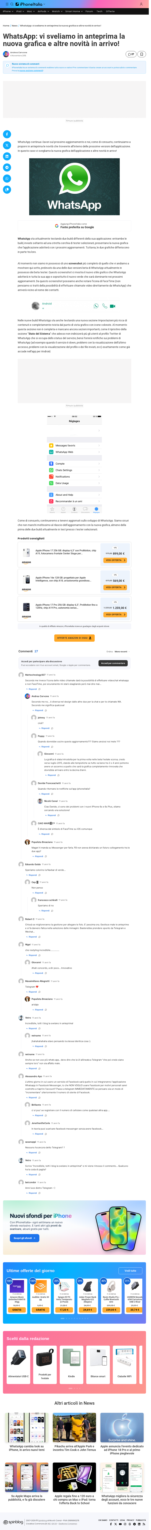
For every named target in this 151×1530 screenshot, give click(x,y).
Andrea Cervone (18, 52)
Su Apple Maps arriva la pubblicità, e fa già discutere (26, 1497)
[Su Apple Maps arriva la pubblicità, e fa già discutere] (26, 1477)
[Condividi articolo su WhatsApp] (7, 178)
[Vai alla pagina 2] (66, 1318)
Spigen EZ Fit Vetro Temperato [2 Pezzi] (64, 1299)
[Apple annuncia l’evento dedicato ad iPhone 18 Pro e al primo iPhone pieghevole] (122, 1427)
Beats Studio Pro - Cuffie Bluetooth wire (111, 1299)
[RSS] (144, 1524)
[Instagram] (125, 1524)
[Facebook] (111, 1524)
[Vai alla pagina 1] (62, 1318)
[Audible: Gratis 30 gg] (40, 1286)
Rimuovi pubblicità (74, 121)
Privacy (130, 1520)
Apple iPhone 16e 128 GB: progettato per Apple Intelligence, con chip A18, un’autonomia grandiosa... (63, 579)
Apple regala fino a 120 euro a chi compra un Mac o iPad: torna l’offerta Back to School (74, 1499)
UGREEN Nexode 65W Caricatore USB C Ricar (135, 1299)
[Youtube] (120, 1524)
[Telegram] (134, 1524)
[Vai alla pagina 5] (74, 1318)
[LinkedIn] (139, 1524)
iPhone (7, 11)
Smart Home (72, 11)
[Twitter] (116, 1524)
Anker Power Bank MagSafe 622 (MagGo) (87, 1299)
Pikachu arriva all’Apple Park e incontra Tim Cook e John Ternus (74, 1448)
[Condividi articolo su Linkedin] (7, 156)
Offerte (110, 11)
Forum (89, 11)
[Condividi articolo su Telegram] (7, 167)
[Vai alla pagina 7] (79, 1318)
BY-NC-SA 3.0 (51, 1523)
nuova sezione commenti (31, 70)
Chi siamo (102, 1520)
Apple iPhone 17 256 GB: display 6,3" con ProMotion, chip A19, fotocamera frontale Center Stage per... (66, 552)
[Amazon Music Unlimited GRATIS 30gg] (17, 1286)
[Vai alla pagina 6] (77, 1318)
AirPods (42, 11)
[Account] (141, 4)
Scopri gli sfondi (23, 1238)
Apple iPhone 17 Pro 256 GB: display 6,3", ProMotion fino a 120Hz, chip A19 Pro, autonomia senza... (66, 606)
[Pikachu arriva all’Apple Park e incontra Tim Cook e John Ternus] (74, 1427)
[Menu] (7, 4)
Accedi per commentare (113, 663)
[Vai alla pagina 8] (82, 1318)
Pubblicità (141, 1520)
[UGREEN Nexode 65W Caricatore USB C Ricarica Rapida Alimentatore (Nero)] (135, 1286)
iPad (19, 11)
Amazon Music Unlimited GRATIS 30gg (17, 1299)
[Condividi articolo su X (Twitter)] (7, 145)
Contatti (113, 1520)
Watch (56, 11)
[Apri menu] (44, 4)
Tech (99, 11)
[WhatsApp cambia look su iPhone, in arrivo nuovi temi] (26, 1427)
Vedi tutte (130, 1270)
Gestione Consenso (68, 1523)
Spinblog (42, 1520)
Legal (122, 1520)
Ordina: (109, 651)
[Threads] (130, 1524)
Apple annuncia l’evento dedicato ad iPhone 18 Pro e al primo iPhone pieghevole (122, 1450)
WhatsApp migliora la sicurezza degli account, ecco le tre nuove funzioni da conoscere (122, 1499)
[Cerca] (12, 4)
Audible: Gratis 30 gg (40, 1298)
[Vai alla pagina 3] (69, 1318)
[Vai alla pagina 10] (87, 1318)
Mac (29, 11)
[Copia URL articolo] (7, 190)
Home (6, 25)
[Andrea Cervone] (6, 54)
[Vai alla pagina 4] (71, 1318)
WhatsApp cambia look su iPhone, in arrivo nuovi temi (27, 1448)
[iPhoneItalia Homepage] (29, 4)
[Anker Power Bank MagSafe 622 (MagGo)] (88, 1286)
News (15, 25)
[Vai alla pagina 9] (85, 1318)
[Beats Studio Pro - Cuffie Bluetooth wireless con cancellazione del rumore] (111, 1286)
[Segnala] (39, 689)
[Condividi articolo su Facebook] (7, 134)
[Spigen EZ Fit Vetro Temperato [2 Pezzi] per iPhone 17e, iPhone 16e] (64, 1286)
